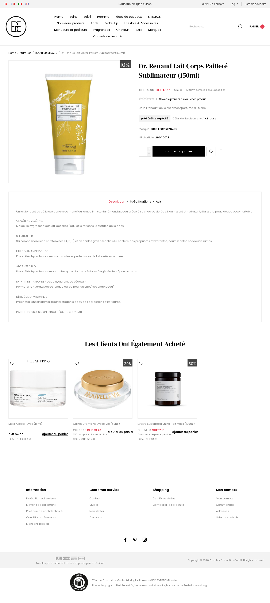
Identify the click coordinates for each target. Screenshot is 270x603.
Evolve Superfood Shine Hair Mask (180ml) (166, 424)
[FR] (12, 4)
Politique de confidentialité (44, 511)
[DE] (5, 4)
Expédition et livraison (41, 498)
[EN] (27, 4)
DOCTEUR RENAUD (164, 129)
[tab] (117, 201)
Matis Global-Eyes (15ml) (25, 424)
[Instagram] (144, 539)
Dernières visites (164, 498)
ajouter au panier (178, 151)
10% (125, 65)
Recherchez (240, 26)
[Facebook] (125, 539)
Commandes (225, 505)
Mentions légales (38, 524)
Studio (93, 505)
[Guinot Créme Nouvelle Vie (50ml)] (102, 388)
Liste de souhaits (227, 517)
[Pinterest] (135, 539)
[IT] (20, 4)
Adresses (222, 511)
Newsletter (96, 511)
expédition (219, 90)
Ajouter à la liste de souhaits (211, 151)
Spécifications (140, 201)
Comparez (221, 151)
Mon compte (225, 498)
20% (128, 363)
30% (192, 363)
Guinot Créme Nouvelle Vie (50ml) (96, 424)
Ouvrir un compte (213, 4)
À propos (95, 517)
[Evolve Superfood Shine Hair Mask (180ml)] (167, 388)
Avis (159, 201)
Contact (94, 498)
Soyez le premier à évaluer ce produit (182, 99)
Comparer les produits (168, 505)
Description (117, 201)
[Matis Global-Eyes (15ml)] (38, 388)
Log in (234, 4)
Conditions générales (41, 517)
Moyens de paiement (40, 505)
